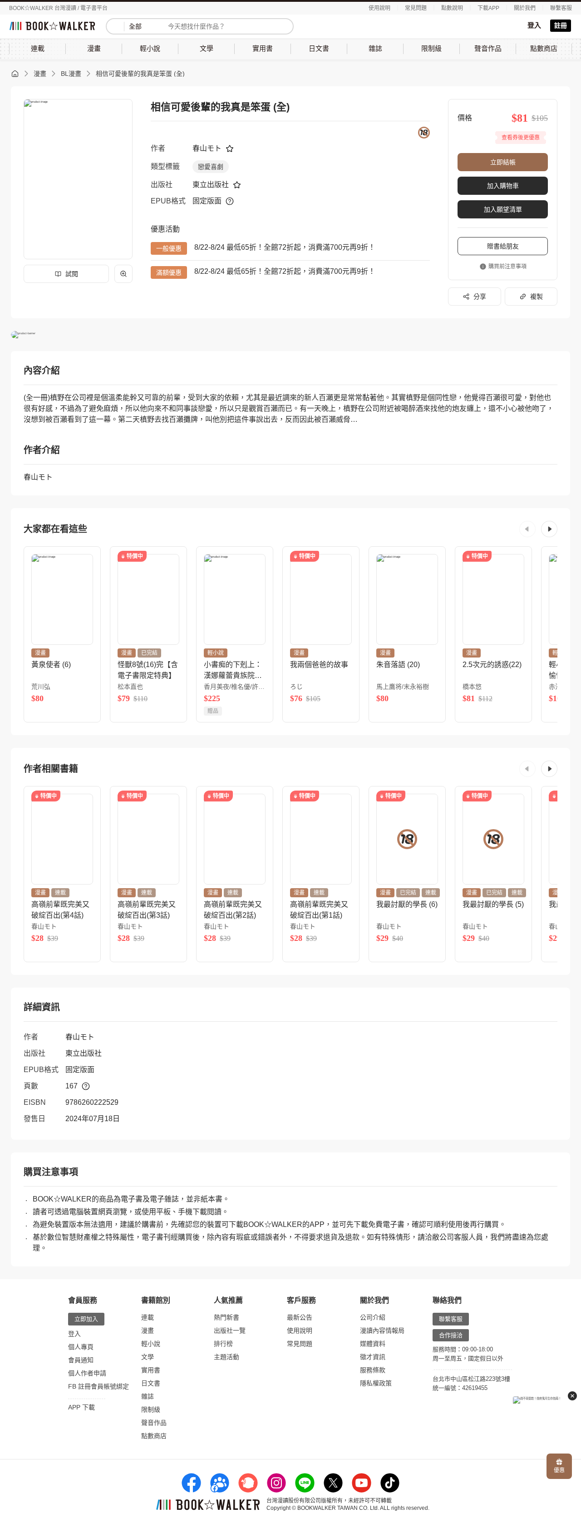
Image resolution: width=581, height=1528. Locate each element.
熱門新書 (226, 1317)
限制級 (150, 1409)
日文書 (150, 1383)
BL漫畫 (71, 73)
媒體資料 (372, 1343)
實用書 (150, 1370)
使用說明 (379, 8)
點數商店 (154, 1435)
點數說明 (452, 8)
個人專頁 (81, 1346)
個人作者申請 (87, 1373)
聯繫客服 (561, 8)
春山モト (207, 148)
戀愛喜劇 (210, 166)
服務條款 (372, 1370)
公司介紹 (372, 1317)
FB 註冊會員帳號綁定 (98, 1386)
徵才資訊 (372, 1356)
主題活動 (226, 1356)
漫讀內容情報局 (382, 1330)
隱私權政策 (376, 1383)
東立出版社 (210, 184)
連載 (147, 1317)
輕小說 (150, 1343)
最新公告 (299, 1317)
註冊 (560, 25)
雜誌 (147, 1396)
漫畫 (40, 73)
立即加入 (86, 1318)
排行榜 (223, 1343)
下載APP (488, 8)
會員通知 (81, 1360)
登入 (534, 25)
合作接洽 (451, 1335)
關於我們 (525, 8)
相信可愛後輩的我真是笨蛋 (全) (140, 73)
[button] (527, 529)
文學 (147, 1356)
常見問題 (416, 8)
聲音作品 (154, 1422)
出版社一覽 (230, 1330)
